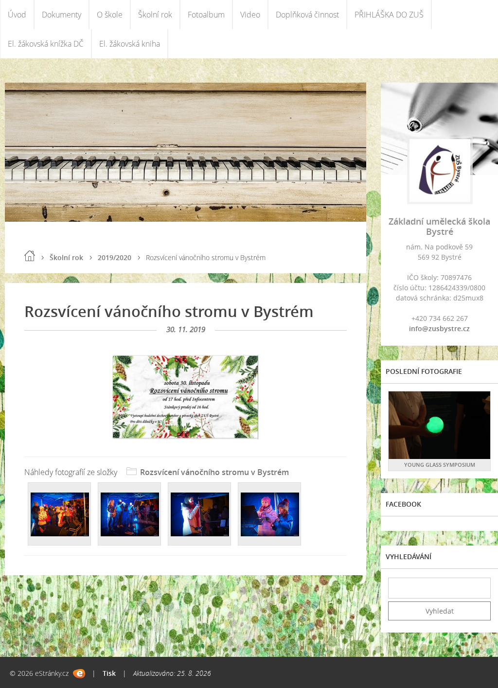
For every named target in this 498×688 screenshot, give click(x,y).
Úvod (17, 14)
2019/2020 (114, 257)
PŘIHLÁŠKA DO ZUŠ (389, 14)
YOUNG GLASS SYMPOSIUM (439, 464)
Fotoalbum (206, 14)
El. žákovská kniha (129, 43)
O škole (110, 14)
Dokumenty (61, 14)
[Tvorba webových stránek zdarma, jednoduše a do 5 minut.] (79, 673)
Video (250, 14)
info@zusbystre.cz (439, 328)
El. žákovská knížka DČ (46, 43)
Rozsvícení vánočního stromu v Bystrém (214, 472)
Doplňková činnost (307, 14)
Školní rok (155, 14)
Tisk (109, 673)
